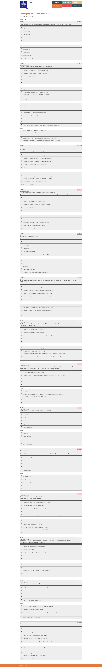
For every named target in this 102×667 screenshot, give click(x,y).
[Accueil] (24, 8)
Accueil (57, 2)
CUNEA (31, 2)
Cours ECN (77, 2)
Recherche (77, 5)
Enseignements (67, 2)
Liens (67, 5)
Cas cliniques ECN (57, 6)
